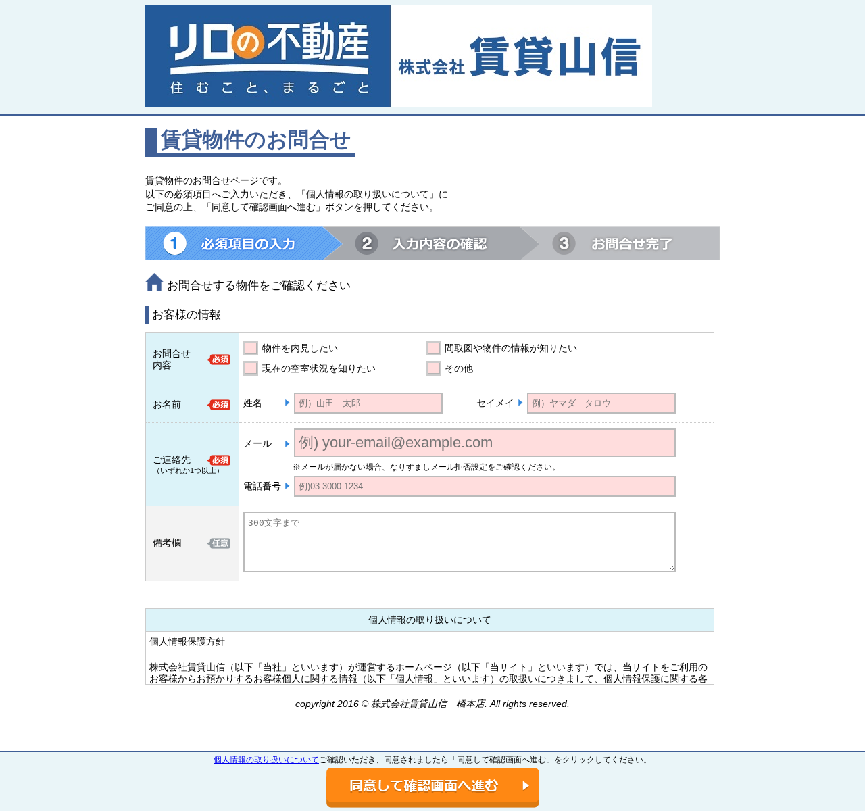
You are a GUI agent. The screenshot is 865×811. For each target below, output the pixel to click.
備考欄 (167, 542)
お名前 (167, 404)
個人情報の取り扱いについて (266, 759)
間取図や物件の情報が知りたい (511, 348)
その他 (459, 368)
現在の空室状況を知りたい (319, 368)
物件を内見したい (300, 348)
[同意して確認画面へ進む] (432, 788)
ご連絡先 (172, 459)
